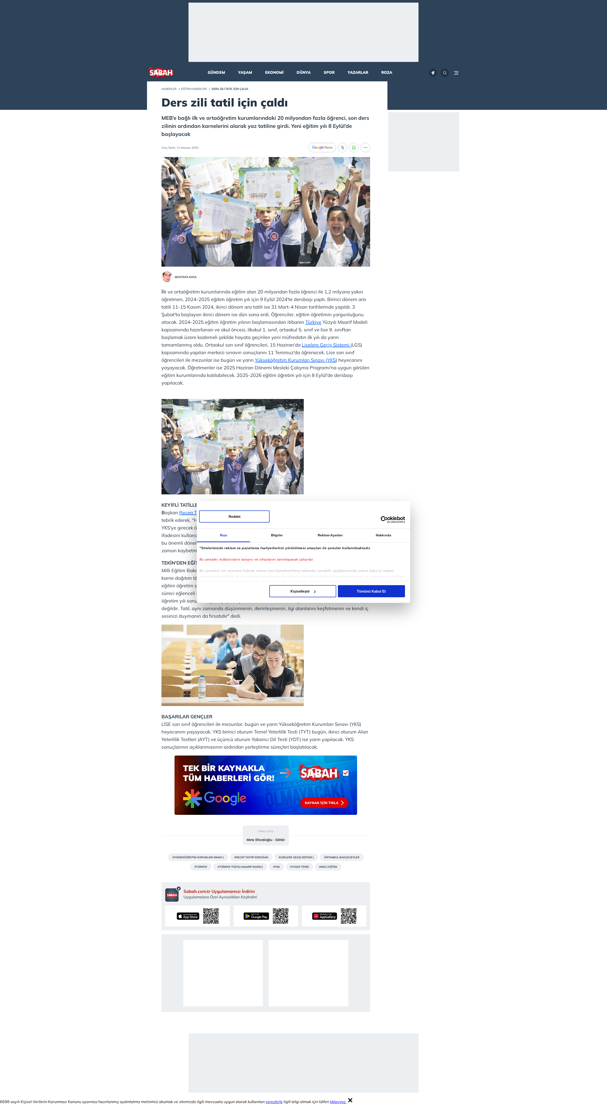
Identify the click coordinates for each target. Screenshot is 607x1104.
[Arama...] (445, 73)
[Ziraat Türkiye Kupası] (433, 73)
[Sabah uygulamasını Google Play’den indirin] (266, 916)
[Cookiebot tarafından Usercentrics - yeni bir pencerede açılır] (384, 519)
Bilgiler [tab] (277, 535)
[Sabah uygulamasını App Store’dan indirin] (197, 916)
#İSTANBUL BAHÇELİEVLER (341, 857)
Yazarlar (358, 72)
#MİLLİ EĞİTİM (328, 866)
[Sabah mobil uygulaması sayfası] (173, 894)
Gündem (216, 72)
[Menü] (456, 73)
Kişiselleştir (300, 591)
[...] (365, 147)
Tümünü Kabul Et (371, 591)
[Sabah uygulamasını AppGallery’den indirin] (334, 916)
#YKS (276, 866)
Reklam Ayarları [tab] (330, 535)
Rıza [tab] (223, 535)
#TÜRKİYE (200, 866)
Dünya (304, 72)
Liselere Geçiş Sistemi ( (327, 345)
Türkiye (313, 322)
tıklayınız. (338, 1101)
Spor (329, 72)
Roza (386, 72)
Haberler (168, 89)
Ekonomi (274, 72)
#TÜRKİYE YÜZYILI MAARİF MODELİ (240, 866)
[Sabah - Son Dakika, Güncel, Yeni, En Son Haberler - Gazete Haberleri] (161, 73)
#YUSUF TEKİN (299, 866)
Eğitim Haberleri (194, 89)
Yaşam (245, 72)
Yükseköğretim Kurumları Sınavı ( (291, 360)
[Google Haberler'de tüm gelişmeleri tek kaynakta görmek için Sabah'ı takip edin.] (265, 788)
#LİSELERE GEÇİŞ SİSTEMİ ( (296, 857)
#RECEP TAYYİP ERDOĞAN (251, 857)
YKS (331, 360)
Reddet (234, 517)
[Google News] (322, 147)
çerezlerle (274, 1101)
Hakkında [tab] (383, 535)
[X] (342, 147)
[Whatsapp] (354, 147)
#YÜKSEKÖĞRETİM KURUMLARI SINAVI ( (198, 857)
